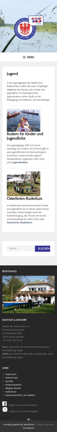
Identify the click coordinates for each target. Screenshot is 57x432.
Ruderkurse (10, 391)
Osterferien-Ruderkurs (19, 222)
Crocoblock (28, 428)
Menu (30, 57)
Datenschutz (11, 377)
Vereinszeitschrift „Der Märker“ (20, 395)
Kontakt (9, 381)
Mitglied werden (13, 388)
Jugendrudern (20, 162)
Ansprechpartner (13, 384)
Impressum (10, 374)
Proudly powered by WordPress (18, 424)
